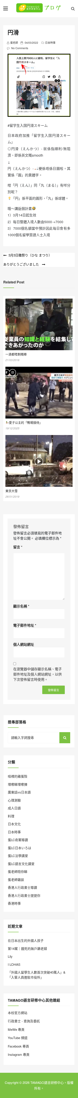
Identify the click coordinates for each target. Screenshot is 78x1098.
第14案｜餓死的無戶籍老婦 (27, 948)
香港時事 (14, 903)
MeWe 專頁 (16, 1029)
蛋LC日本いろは (19, 847)
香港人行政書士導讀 (22, 887)
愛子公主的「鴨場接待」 (25, 422)
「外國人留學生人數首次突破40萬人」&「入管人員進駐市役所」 (36, 974)
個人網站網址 (23, 644)
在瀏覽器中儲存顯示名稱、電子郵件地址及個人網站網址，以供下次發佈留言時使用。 (37, 674)
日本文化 (14, 824)
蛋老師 (14, 42)
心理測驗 (14, 800)
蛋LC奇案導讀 (18, 839)
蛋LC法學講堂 (18, 855)
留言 (17, 546)
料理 (11, 816)
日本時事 (50, 42)
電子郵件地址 (24, 625)
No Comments (19, 48)
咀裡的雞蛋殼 (17, 776)
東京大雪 (11, 491)
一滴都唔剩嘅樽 (16, 354)
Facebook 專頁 (18, 1046)
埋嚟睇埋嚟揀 (17, 784)
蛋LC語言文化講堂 (21, 863)
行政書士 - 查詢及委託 (24, 1021)
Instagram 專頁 (18, 1054)
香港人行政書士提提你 (24, 895)
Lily (10, 956)
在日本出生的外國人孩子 (26, 940)
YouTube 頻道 (18, 1037)
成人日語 (14, 808)
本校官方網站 (17, 1012)
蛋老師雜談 (16, 879)
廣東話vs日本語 (19, 792)
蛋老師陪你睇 (17, 871)
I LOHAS (14, 964)
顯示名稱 (21, 606)
